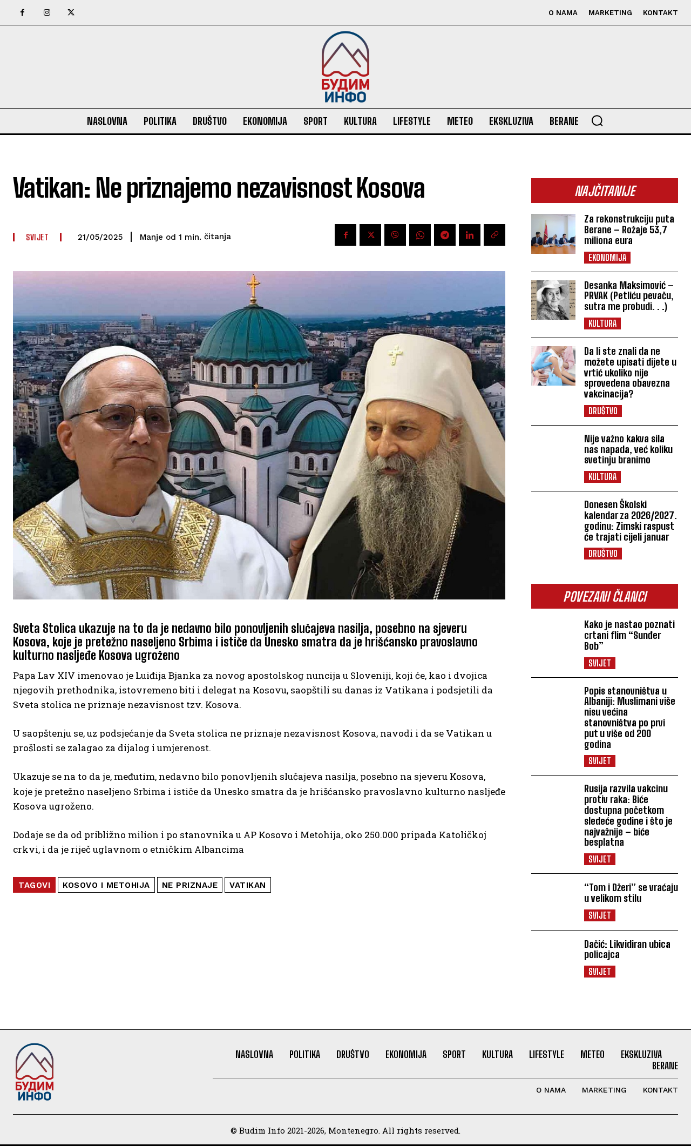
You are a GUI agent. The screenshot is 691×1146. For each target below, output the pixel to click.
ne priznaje (190, 885)
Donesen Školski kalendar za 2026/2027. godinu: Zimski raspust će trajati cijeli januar (630, 520)
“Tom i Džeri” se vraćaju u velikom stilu (631, 892)
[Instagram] (46, 12)
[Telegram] (445, 235)
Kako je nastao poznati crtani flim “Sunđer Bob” (629, 635)
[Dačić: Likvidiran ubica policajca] (553, 958)
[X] (71, 12)
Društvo (603, 411)
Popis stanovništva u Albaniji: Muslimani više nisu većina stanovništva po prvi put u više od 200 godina (629, 717)
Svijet (599, 663)
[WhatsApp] (420, 235)
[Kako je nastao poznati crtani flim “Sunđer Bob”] (553, 639)
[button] (597, 120)
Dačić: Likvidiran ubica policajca (627, 949)
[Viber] (395, 235)
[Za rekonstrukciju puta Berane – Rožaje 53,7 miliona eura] (553, 233)
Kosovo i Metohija (106, 885)
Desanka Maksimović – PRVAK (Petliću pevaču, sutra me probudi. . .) (629, 296)
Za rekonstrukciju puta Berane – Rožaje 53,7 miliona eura (629, 229)
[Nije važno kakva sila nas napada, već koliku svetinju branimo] (553, 453)
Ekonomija (607, 257)
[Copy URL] (494, 235)
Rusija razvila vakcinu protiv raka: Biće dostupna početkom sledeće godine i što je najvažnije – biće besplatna (628, 815)
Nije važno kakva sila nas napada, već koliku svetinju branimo (628, 449)
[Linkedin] (469, 235)
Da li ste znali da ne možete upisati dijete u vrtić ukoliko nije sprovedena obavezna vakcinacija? (630, 372)
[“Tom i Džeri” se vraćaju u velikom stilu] (553, 901)
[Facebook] (22, 12)
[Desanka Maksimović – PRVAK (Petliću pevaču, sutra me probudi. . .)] (553, 300)
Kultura (602, 323)
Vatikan (247, 885)
